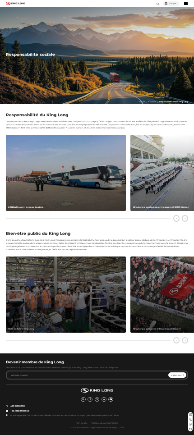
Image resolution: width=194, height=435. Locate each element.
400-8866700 (17, 406)
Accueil (142, 102)
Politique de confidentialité (104, 423)
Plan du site (82, 423)
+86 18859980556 (19, 411)
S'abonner (176, 375)
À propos (152, 102)
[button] (176, 218)
